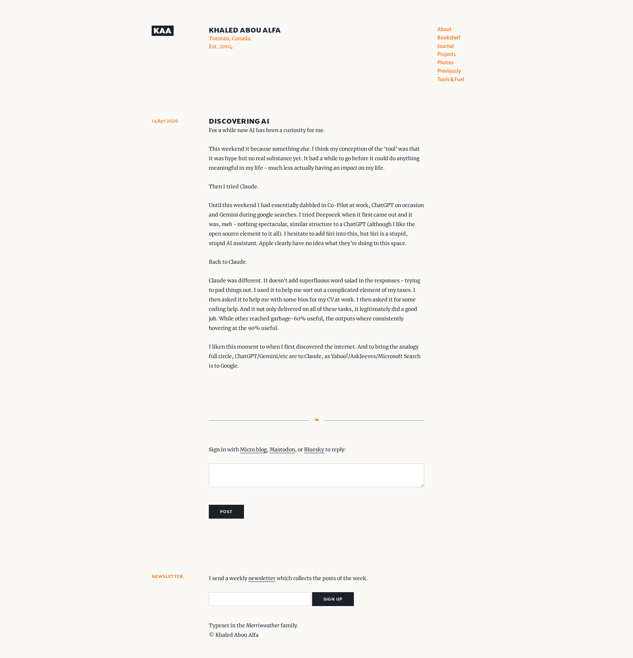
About (444, 29)
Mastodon (282, 449)
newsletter (261, 578)
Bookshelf (448, 38)
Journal (445, 46)
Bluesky (314, 449)
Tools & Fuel (450, 79)
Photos (445, 63)
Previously (449, 71)
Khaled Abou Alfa (245, 29)
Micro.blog (253, 449)
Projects (446, 54)
